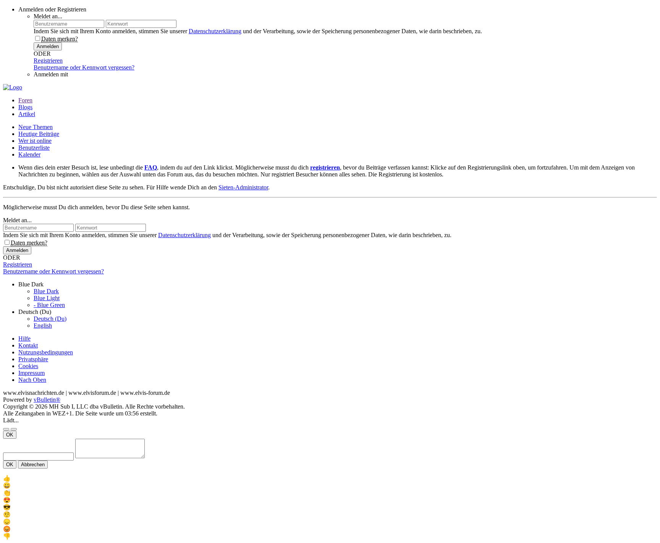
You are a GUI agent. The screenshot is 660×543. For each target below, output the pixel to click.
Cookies (28, 366)
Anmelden (48, 46)
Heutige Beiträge (38, 134)
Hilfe (24, 338)
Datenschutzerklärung (215, 31)
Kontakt (28, 345)
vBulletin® (47, 399)
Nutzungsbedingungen (45, 352)
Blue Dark (46, 291)
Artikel (26, 114)
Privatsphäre (33, 359)
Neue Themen (35, 127)
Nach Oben (32, 380)
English (43, 325)
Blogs (25, 107)
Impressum (31, 373)
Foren (25, 100)
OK (9, 435)
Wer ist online (35, 140)
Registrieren (48, 60)
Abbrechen (33, 464)
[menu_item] (330, 478)
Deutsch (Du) (50, 318)
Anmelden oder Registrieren (52, 9)
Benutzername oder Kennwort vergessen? (84, 67)
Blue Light (47, 298)
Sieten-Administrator (243, 187)
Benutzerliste (34, 147)
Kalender (29, 154)
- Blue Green (49, 305)
